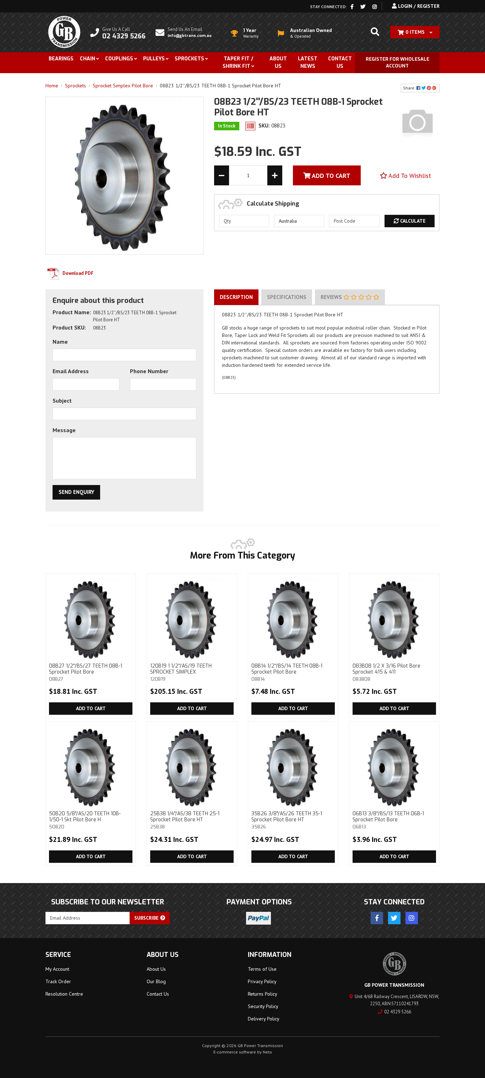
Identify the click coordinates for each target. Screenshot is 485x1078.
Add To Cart (330, 176)
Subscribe (147, 918)
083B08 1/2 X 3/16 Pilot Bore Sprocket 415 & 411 (386, 672)
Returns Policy (262, 994)
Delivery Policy (263, 1019)
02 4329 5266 (397, 1012)
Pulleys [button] (154, 58)
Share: (409, 88)
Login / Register (418, 6)
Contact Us (340, 62)
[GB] (418, 122)
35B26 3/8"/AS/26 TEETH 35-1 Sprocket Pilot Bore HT (286, 819)
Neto (267, 1052)
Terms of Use (262, 969)
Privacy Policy (262, 981)
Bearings (61, 58)
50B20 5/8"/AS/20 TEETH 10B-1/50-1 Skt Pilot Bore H (85, 819)
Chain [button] (87, 58)
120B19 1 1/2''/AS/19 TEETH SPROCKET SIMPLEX (181, 672)
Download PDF (77, 273)
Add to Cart (91, 708)
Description (236, 297)
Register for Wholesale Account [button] (397, 62)
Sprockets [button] (189, 58)
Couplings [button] (119, 58)
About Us (278, 62)
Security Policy (263, 1006)
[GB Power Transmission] (64, 31)
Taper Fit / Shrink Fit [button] (238, 62)
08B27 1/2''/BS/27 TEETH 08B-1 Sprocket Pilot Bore (85, 672)
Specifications (286, 297)
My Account (57, 969)
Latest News (307, 62)
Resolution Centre (64, 994)
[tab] (236, 297)
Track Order (58, 981)
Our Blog (156, 981)
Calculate (412, 221)
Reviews (332, 297)
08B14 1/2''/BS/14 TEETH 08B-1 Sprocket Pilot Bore (286, 672)
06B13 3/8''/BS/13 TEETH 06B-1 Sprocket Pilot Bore (388, 819)
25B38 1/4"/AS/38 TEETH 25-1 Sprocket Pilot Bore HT (184, 819)
